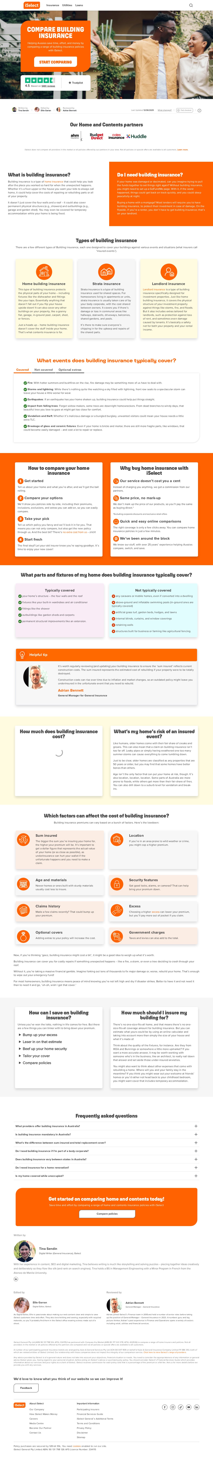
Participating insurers (88, 1409)
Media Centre (36, 1423)
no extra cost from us (75, 532)
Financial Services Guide (90, 1414)
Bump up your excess (40, 1035)
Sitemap (81, 1437)
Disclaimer (82, 1433)
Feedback (26, 1388)
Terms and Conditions (88, 1423)
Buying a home (126, 202)
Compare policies (37, 1063)
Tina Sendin (48, 1248)
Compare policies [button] (107, 1213)
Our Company (36, 1409)
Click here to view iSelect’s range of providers (165, 1352)
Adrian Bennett (135, 1303)
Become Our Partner (40, 1428)
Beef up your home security (45, 1049)
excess (156, 912)
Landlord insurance (154, 289)
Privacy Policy (84, 1428)
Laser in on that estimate (42, 1042)
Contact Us (35, 1433)
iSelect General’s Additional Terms (95, 1419)
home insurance (54, 181)
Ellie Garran (40, 1302)
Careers (33, 1419)
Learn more (182, 150)
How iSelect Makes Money (43, 1414)
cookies (77, 1446)
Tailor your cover (36, 1056)
